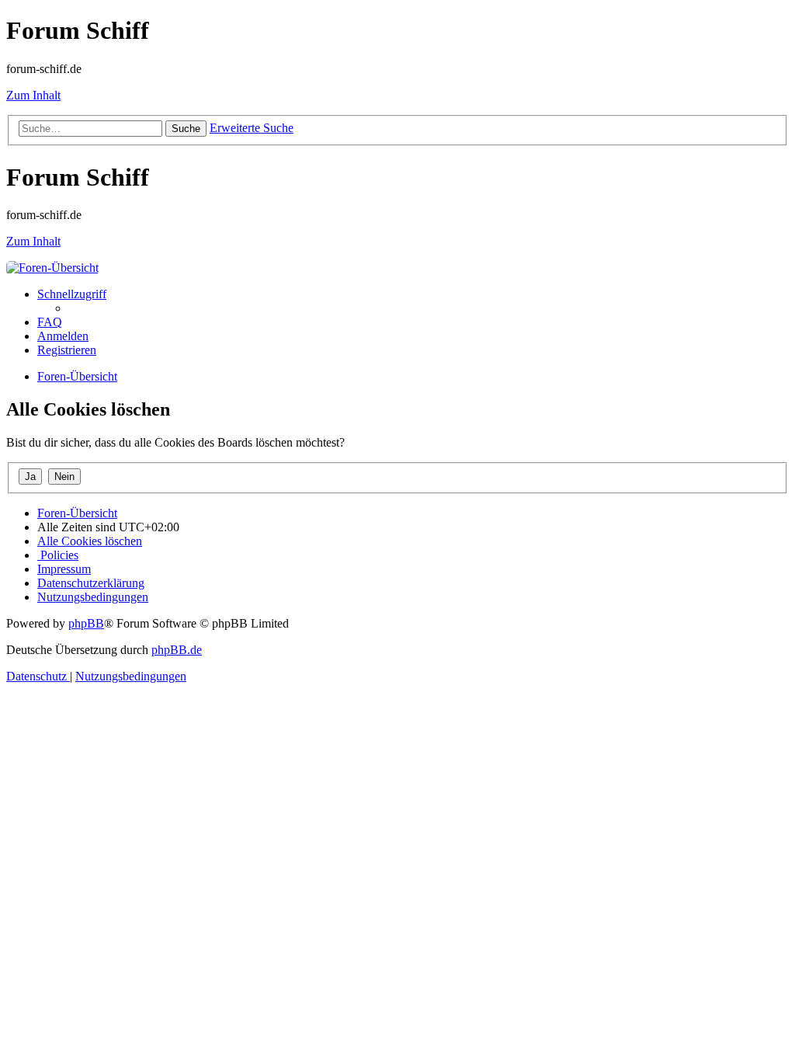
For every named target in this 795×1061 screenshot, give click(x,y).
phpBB (86, 623)
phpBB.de (176, 649)
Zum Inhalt (33, 95)
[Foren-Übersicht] (52, 267)
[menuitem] (49, 322)
